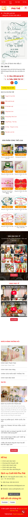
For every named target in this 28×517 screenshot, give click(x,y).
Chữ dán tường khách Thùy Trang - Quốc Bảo (20, 227)
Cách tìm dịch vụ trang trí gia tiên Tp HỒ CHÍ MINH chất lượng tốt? (13, 432)
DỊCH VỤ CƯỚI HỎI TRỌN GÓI (11, 403)
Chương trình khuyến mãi (10, 463)
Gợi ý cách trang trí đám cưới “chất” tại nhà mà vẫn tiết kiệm (13, 437)
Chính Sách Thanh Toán (8, 363)
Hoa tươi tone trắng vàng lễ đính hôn (7, 158)
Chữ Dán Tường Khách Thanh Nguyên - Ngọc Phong (7, 192)
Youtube (12, 502)
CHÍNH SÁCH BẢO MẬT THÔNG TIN (12, 373)
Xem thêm (14, 275)
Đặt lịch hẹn (15, 494)
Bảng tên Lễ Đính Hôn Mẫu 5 (21, 192)
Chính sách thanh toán (9, 465)
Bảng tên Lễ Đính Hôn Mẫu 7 (7, 175)
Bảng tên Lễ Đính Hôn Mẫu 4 (7, 210)
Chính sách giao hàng (9, 467)
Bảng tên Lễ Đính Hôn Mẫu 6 (21, 175)
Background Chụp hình (21, 157)
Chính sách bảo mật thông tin (11, 469)
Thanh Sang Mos (18, 514)
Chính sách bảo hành (8, 461)
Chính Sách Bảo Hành (8, 378)
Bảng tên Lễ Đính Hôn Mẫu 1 (7, 227)
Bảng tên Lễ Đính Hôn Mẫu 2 (21, 210)
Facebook (4, 502)
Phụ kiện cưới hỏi (9, 13)
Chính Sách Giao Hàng (8, 369)
